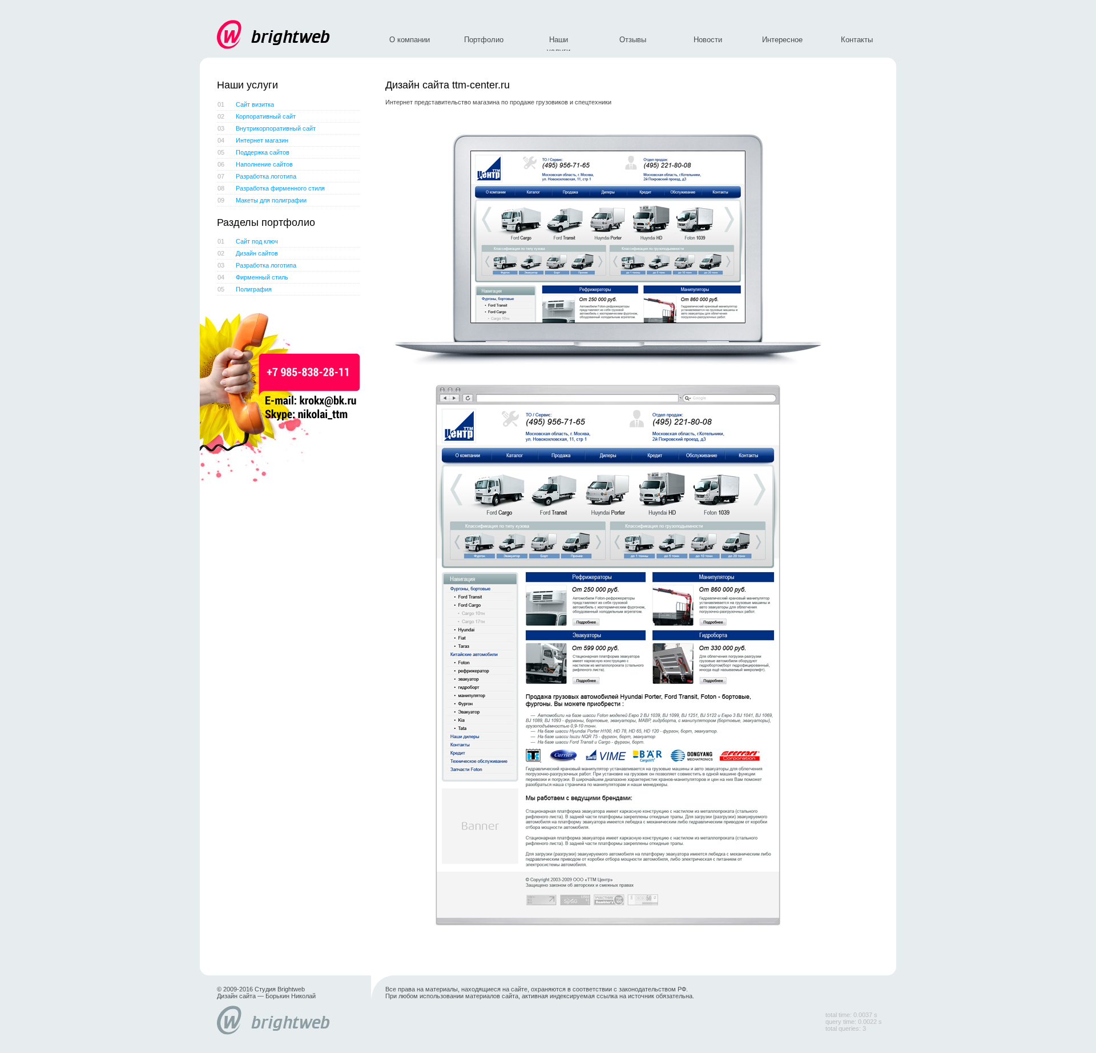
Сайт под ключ (247, 241)
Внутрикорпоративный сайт (266, 128)
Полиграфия (244, 289)
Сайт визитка (245, 104)
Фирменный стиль (252, 277)
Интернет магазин (252, 140)
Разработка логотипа (256, 176)
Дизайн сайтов (247, 253)
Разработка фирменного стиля (271, 188)
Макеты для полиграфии (262, 200)
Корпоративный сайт (256, 116)
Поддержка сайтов (253, 152)
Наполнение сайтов (255, 164)
